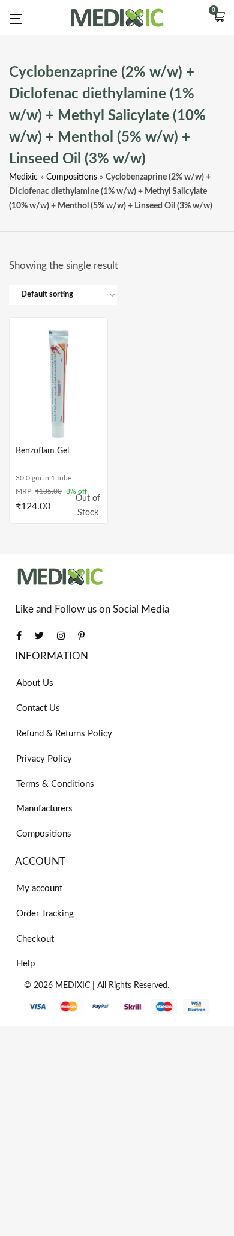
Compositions (71, 177)
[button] (219, 18)
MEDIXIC (72, 985)
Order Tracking (45, 913)
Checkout (35, 939)
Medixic (23, 177)
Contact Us (38, 708)
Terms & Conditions (55, 784)
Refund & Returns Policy (64, 733)
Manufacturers (44, 808)
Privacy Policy (44, 758)
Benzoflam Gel (42, 451)
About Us (34, 683)
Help (25, 963)
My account (39, 888)
